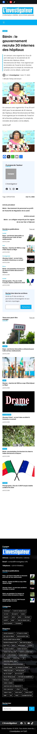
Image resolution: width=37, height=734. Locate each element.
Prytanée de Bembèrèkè (25, 677)
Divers (4, 266)
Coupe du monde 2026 (25, 652)
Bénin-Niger (21, 645)
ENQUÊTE (6, 617)
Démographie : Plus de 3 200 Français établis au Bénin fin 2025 (13, 281)
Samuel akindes (8, 683)
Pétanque (6, 680)
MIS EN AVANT (19, 673)
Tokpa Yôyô (28, 692)
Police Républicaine (9, 677)
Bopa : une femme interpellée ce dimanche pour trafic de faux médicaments (13, 237)
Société (5, 31)
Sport (12, 620)
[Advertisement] (18, 517)
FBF (23, 658)
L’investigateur (14, 75)
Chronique (6, 611)
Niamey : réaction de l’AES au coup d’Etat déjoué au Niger (13, 248)
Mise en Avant (20, 670)
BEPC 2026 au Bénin (25, 642)
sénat (18, 689)
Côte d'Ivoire (12, 655)
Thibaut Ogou (7, 692)
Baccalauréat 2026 (22, 636)
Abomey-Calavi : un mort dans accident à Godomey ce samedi (12, 259)
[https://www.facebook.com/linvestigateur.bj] (21, 723)
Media (19, 617)
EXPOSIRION (6, 658)
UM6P (4, 695)
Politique (27, 617)
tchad (25, 689)
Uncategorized (6, 256)
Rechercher (26, 307)
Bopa (13, 645)
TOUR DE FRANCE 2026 (23, 620)
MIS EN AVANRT (7, 673)
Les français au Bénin (21, 667)
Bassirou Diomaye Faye (10, 642)
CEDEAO (30, 645)
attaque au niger (22, 633)
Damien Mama (23, 655)
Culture (5, 614)
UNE (11, 695)
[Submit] (32, 709)
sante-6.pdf (6, 125)
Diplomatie (15, 614)
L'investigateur (9, 723)
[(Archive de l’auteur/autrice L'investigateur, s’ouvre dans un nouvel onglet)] (4, 76)
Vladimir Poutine (27, 695)
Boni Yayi (6, 645)
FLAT (25, 731)
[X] (7, 2)
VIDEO (16, 695)
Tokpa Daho (18, 692)
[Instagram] (13, 189)
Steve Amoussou (8, 689)
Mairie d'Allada (8, 670)
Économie (18, 623)
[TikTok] (14, 2)
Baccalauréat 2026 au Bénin (11, 639)
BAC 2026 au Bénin (8, 636)
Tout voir (32, 229)
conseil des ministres (9, 652)
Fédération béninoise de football (13, 664)
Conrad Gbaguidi (22, 649)
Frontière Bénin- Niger (10, 661)
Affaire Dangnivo (8, 633)
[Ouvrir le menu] (3, 22)
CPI (4, 655)
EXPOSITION (10, 197)
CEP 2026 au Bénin (8, 649)
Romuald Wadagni (17, 680)
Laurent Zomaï (7, 667)
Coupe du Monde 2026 (19, 611)
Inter (3, 245)
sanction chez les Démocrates (12, 686)
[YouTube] (11, 2)
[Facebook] (3, 2)
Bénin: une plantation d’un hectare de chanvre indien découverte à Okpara (13, 270)
